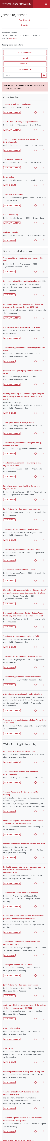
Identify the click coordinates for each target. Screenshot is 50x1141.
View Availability (12, 112)
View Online (9, 185)
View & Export (24, 20)
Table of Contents (24, 52)
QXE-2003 (13, 38)
